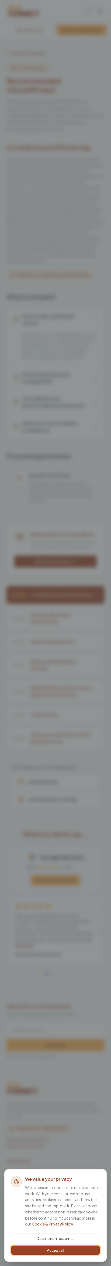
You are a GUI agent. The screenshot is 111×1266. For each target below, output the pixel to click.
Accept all (55, 1250)
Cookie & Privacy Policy (52, 1223)
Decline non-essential (55, 1238)
